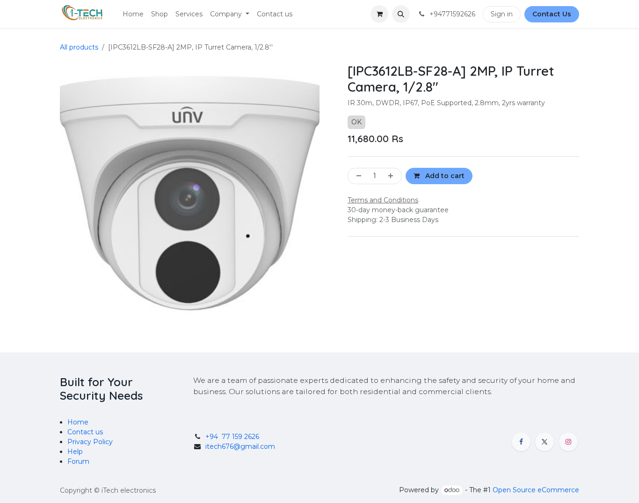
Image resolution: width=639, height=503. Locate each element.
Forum (78, 461)
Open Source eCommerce (536, 490)
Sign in (502, 14)
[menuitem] (133, 14)
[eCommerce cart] (379, 14)
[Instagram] (568, 441)
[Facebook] (521, 441)
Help (75, 451)
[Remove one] (357, 176)
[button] (401, 14)
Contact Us (551, 14)
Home (77, 422)
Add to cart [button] (444, 176)
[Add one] (392, 176)
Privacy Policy (90, 442)
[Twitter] (544, 441)
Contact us (85, 432)
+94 (232, 436)
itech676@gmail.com (240, 446)
